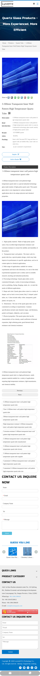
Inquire (14, 154)
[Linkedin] (24, 667)
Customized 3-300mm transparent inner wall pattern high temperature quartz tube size (19, 469)
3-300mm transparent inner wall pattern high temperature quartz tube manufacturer (16, 440)
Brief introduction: (6, 124)
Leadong (33, 664)
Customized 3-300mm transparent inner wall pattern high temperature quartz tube (19, 462)
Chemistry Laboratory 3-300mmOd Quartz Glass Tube (27, 557)
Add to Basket (14, 159)
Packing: (5, 139)
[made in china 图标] (20, 611)
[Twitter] (28, 667)
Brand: (4, 133)
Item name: (5, 118)
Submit (7, 533)
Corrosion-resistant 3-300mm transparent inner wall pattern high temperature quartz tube (19, 433)
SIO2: (4, 136)
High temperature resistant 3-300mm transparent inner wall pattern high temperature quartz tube (18, 425)
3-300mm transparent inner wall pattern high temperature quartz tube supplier (16, 455)
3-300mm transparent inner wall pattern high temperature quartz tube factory (16, 447)
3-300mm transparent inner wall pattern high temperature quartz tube (16, 403)
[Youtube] (32, 667)
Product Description (9, 167)
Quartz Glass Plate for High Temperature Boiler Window (12, 557)
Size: (3, 147)
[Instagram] (36, 667)
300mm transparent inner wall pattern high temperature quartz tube (16, 418)
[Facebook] (20, 667)
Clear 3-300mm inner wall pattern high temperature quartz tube (19, 410)
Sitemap (19, 664)
